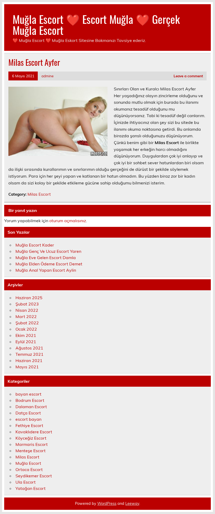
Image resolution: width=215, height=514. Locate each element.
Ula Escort (25, 482)
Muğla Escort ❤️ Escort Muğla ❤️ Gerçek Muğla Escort (96, 24)
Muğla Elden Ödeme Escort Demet (48, 263)
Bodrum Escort (29, 400)
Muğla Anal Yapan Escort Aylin (45, 270)
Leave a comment (188, 76)
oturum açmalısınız (67, 220)
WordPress (106, 503)
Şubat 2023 (27, 304)
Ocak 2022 (26, 329)
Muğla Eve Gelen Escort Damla (45, 257)
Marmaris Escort (31, 444)
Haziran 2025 (28, 297)
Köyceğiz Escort (30, 438)
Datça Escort (28, 412)
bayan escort (28, 394)
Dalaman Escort (31, 406)
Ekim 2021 (25, 335)
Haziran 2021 (28, 360)
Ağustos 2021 (29, 348)
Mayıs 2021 (27, 366)
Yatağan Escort (30, 488)
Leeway (132, 503)
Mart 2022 (26, 316)
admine (47, 76)
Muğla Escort (28, 463)
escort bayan (28, 419)
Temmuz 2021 (29, 354)
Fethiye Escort (29, 425)
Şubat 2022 (27, 322)
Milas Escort (39, 194)
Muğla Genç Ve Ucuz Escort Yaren (48, 251)
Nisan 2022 (26, 310)
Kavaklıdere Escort (33, 431)
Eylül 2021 (25, 341)
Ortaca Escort (29, 469)
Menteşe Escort (30, 450)
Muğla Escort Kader (34, 245)
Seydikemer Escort (33, 475)
